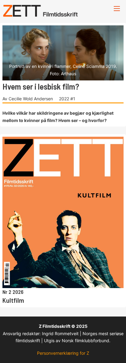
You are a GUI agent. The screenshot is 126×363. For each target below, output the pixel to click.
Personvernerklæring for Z (63, 353)
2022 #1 (67, 98)
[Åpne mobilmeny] (117, 8)
